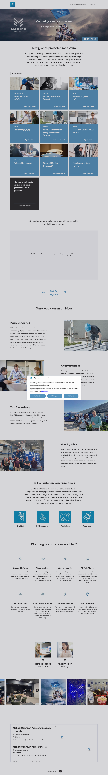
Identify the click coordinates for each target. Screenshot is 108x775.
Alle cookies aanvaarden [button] (71, 396)
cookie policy (44, 391)
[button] (38, 396)
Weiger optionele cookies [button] (55, 396)
